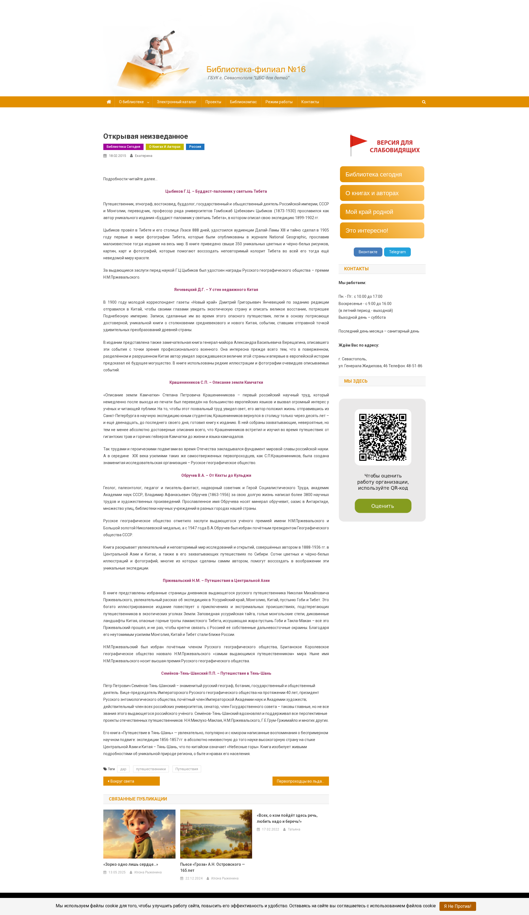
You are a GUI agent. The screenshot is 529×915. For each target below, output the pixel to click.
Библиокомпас (243, 102)
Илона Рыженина (148, 872)
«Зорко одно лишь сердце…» (130, 864)
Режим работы (279, 102)
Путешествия (187, 769)
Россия (195, 147)
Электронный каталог (177, 102)
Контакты (310, 102)
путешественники (151, 769)
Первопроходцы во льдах (300, 781)
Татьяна (294, 829)
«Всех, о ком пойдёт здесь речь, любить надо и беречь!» (287, 818)
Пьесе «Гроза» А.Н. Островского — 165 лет (212, 867)
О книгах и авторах (164, 147)
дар (123, 769)
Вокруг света (122, 781)
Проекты (213, 102)
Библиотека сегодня (123, 147)
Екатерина (143, 156)
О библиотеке (131, 102)
